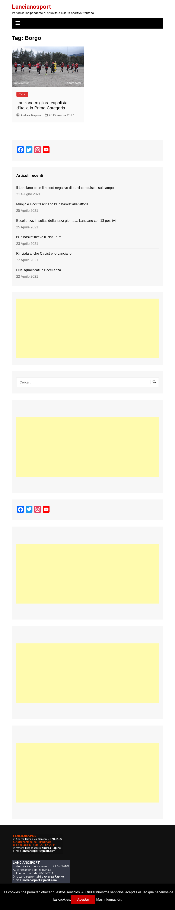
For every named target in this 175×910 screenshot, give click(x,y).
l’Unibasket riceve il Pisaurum (38, 237)
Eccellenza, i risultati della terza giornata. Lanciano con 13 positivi (66, 220)
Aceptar (83, 899)
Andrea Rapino (30, 115)
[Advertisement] (87, 328)
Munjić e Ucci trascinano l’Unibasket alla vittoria (52, 204)
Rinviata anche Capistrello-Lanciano (43, 253)
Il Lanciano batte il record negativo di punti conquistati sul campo (65, 188)
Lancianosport (31, 6)
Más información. (109, 899)
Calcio (22, 94)
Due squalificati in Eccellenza (38, 270)
